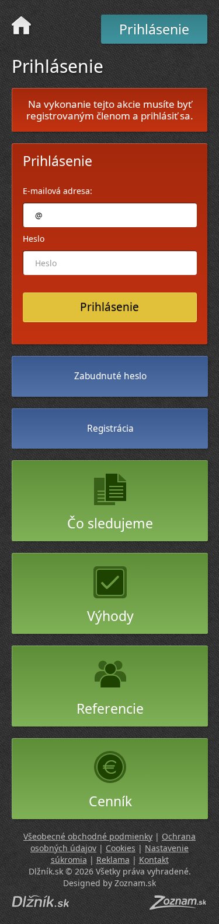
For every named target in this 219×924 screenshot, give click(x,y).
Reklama (113, 859)
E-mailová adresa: (57, 190)
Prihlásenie (154, 29)
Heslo (33, 238)
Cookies (120, 848)
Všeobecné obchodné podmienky (87, 836)
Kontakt (154, 859)
